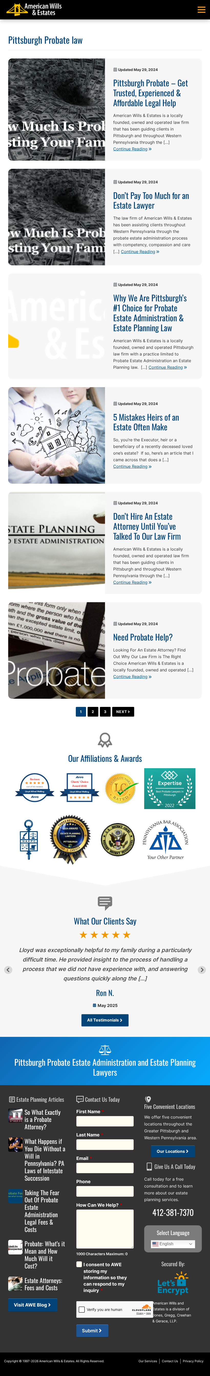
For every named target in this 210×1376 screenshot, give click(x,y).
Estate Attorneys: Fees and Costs (43, 1284)
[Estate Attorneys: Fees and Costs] (15, 1284)
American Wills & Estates (56, 1361)
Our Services (148, 1361)
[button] (201, 10)
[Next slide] (202, 970)
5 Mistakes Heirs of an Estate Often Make (146, 422)
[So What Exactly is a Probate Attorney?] (15, 1115)
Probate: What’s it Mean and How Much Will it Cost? (45, 1254)
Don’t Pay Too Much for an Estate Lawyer (151, 200)
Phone (83, 1181)
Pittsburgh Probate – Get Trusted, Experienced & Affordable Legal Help (150, 92)
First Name (90, 1111)
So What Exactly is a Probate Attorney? (42, 1119)
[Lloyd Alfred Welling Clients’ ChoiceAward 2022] (79, 801)
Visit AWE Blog (30, 1305)
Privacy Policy (193, 1361)
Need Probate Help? (143, 637)
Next (121, 711)
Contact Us (170, 1361)
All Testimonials (103, 1020)
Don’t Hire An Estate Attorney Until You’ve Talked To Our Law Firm (147, 526)
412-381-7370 (173, 1212)
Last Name (89, 1134)
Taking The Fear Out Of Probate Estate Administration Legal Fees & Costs (42, 1211)
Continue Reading (130, 149)
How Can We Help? (99, 1205)
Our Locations (171, 1151)
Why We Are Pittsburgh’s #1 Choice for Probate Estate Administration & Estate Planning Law (150, 312)
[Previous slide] (8, 970)
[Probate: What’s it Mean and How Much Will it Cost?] (15, 1247)
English (166, 1244)
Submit (90, 1330)
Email (84, 1158)
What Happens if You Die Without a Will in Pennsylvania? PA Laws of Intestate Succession (45, 1159)
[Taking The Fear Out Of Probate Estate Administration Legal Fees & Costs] (15, 1196)
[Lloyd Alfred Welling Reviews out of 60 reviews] (35, 801)
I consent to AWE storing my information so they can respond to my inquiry (105, 1277)
